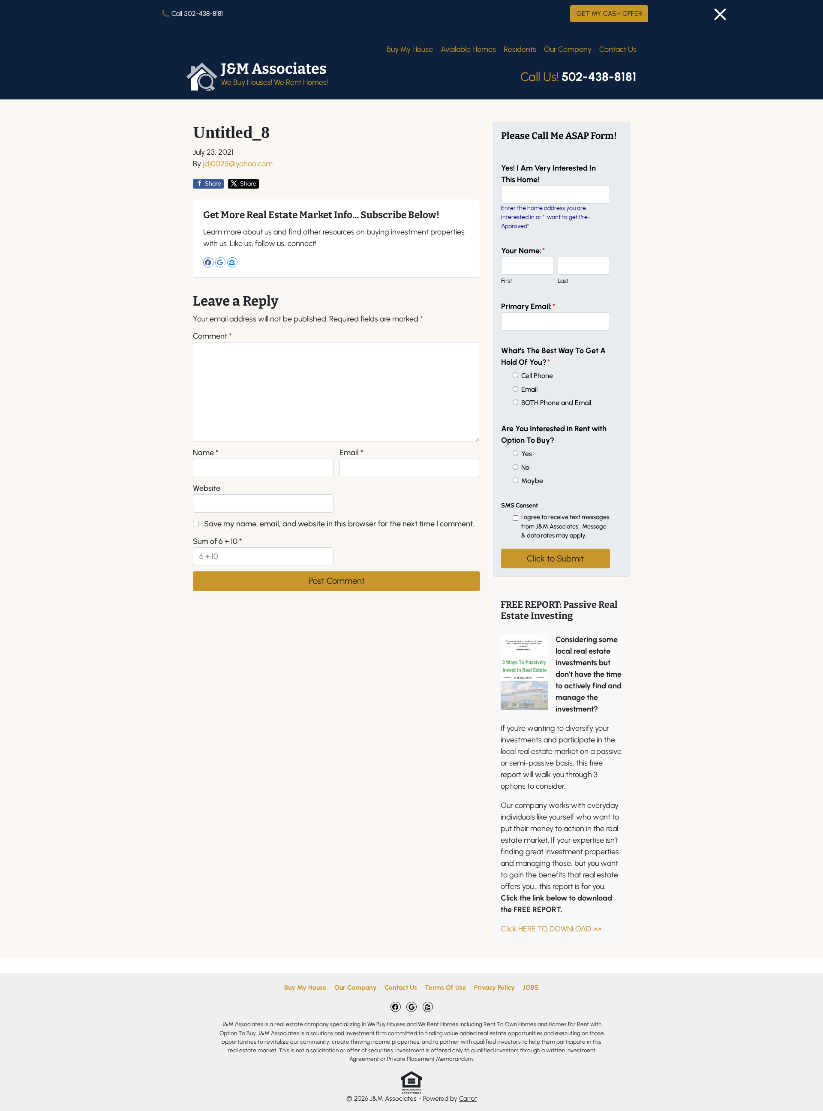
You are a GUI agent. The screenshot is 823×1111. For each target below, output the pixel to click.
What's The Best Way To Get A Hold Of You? (553, 356)
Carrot (468, 1098)
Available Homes (468, 49)
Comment (212, 336)
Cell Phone (537, 376)
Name (205, 452)
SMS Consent (519, 505)
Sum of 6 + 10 (217, 541)
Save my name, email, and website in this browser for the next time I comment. (339, 523)
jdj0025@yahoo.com (238, 163)
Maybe (532, 481)
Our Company (568, 49)
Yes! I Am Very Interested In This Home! (548, 173)
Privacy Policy (494, 987)
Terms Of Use (445, 987)
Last (563, 281)
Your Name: (523, 250)
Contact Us (618, 49)
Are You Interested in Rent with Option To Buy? (554, 434)
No (525, 467)
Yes (526, 454)
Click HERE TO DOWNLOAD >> (551, 929)
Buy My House (410, 49)
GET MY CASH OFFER (609, 13)
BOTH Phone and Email (556, 403)
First (506, 281)
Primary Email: (528, 306)
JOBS (531, 987)
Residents (520, 49)
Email (351, 452)
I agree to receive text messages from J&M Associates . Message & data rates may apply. (565, 526)
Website (206, 488)
